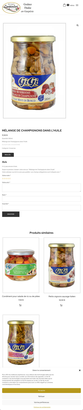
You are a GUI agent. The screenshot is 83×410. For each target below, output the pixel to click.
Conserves (12, 148)
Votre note (6, 175)
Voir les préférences (41, 402)
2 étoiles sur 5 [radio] (4, 178)
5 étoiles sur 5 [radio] (10, 178)
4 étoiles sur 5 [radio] (8, 178)
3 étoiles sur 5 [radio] (6, 178)
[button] (80, 370)
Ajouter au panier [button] (20, 305)
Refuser (41, 396)
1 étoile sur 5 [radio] (3, 178)
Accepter (41, 390)
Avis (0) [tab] (8, 155)
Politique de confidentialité (42, 407)
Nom (4, 195)
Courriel (5, 204)
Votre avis (6, 182)
